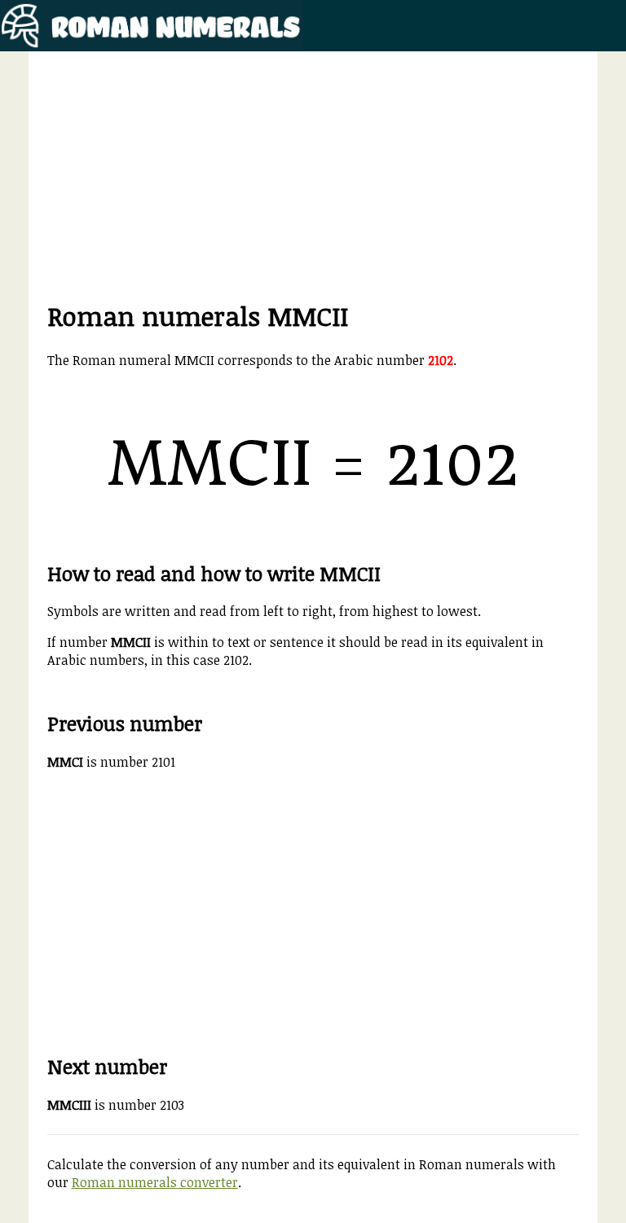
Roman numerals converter (155, 1182)
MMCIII (69, 1105)
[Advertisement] (313, 184)
